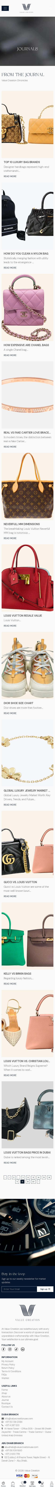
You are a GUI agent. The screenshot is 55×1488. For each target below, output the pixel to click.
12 (28, 1177)
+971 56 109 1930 (13, 1450)
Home (5, 1389)
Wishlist (5, 1378)
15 (44, 1177)
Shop (4, 1393)
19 (28, 1182)
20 (33, 1182)
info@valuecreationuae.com (19, 1418)
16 (49, 1177)
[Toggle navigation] (5, 8)
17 (17, 1182)
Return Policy (8, 1367)
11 (23, 1177)
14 (38, 1177)
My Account (7, 1361)
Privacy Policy (8, 1364)
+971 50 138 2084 (13, 1421)
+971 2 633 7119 (12, 1453)
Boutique (6, 1403)
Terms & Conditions (11, 1371)
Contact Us (7, 1406)
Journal (5, 1399)
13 (33, 1177)
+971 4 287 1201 (11, 1425)
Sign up (44, 1289)
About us (6, 1396)
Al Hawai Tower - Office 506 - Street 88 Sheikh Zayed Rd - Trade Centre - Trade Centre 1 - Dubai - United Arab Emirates (27, 1432)
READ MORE (10, 176)
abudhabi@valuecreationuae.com (21, 1447)
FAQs (4, 1374)
